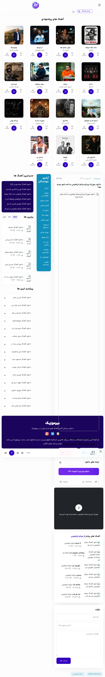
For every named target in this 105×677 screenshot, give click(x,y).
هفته (15, 217)
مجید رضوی (44, 200)
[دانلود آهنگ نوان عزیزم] (65, 144)
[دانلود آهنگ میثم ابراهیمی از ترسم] (39, 35)
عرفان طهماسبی (45, 194)
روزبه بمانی (44, 232)
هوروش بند (44, 257)
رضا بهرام (45, 237)
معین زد (45, 210)
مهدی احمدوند (46, 263)
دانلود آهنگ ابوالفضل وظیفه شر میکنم (17, 199)
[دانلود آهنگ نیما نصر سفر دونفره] (39, 71)
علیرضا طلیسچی (45, 251)
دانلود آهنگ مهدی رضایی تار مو (19, 204)
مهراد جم (45, 215)
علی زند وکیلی (46, 243)
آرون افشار (45, 220)
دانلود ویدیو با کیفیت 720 (78, 471)
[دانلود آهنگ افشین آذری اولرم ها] (14, 35)
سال (4, 217)
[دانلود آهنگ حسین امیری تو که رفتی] (14, 108)
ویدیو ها (97, 178)
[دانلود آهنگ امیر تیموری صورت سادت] (39, 108)
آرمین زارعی (44, 205)
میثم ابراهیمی (77, 536)
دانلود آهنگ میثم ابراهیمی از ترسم (18, 208)
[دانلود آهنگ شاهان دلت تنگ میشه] (91, 35)
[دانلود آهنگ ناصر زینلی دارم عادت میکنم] (91, 108)
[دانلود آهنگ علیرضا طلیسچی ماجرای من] (91, 144)
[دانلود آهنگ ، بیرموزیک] (35, 5)
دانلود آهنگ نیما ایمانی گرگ (20, 184)
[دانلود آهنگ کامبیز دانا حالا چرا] (65, 108)
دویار (47, 188)
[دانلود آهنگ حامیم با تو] (91, 71)
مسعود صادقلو (46, 226)
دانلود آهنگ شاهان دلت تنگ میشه (17, 194)
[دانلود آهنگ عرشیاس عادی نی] (39, 144)
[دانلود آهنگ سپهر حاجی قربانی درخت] (65, 71)
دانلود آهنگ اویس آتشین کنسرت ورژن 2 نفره (17, 189)
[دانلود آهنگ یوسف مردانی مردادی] (14, 71)
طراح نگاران (47, 443)
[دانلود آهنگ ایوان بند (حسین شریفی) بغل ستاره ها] (65, 35)
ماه (9, 217)
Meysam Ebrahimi (94, 674)
